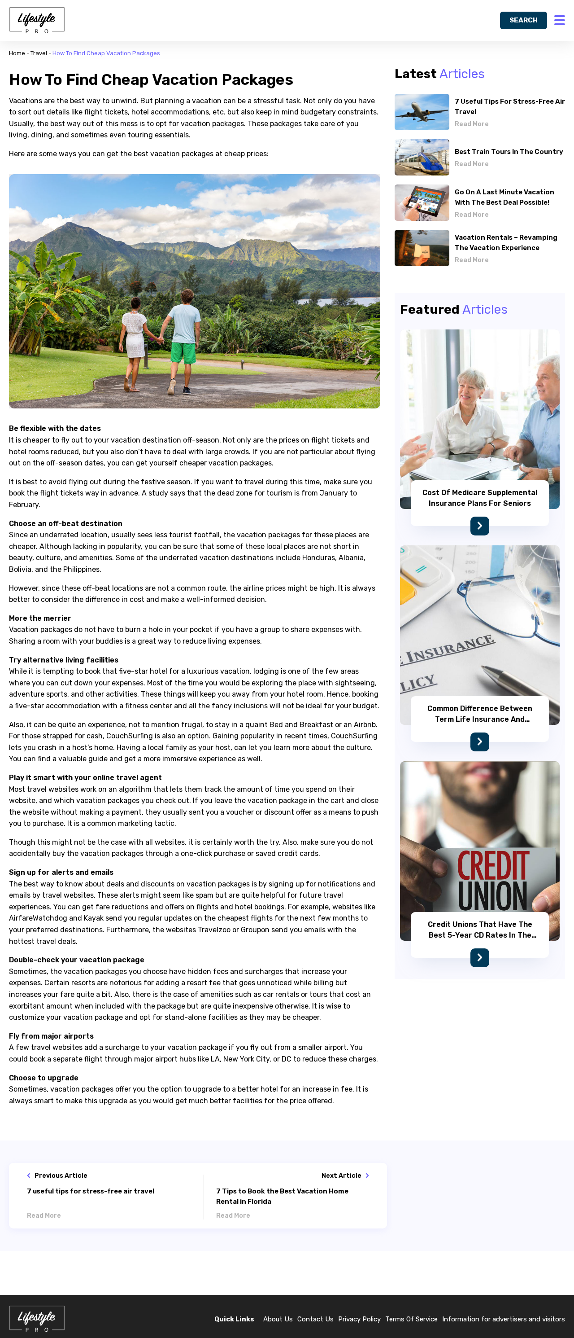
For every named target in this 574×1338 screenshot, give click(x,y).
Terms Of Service (411, 1319)
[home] (37, 20)
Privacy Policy (359, 1319)
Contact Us (315, 1319)
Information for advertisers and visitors (503, 1319)
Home (17, 53)
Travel (38, 53)
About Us (278, 1319)
